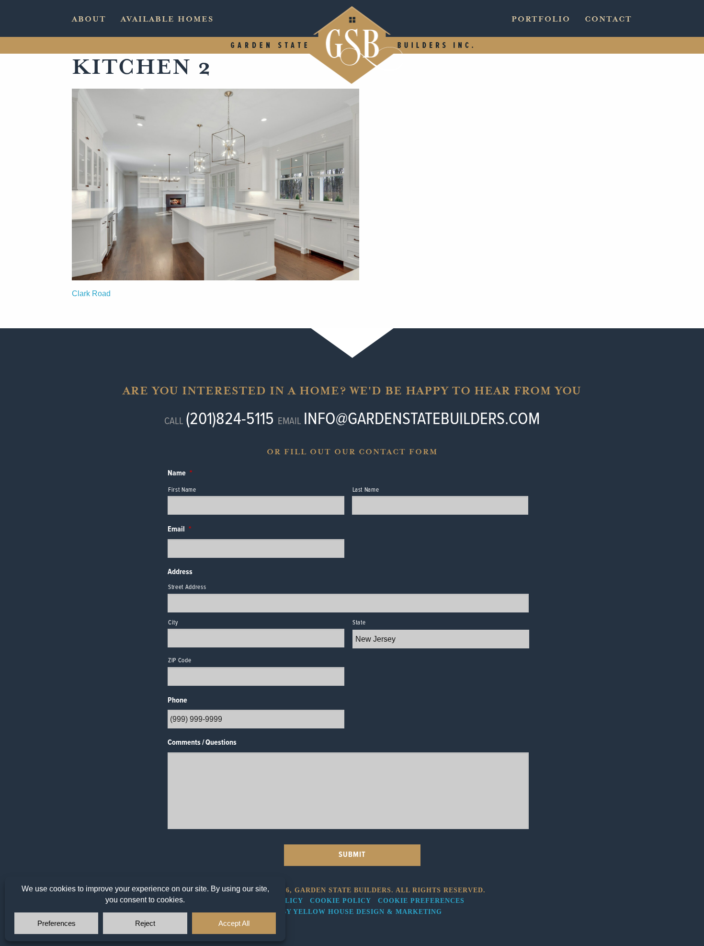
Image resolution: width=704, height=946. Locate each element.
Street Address (187, 587)
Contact (608, 19)
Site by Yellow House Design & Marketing (352, 911)
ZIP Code (179, 661)
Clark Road (91, 293)
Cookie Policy (340, 900)
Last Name (365, 490)
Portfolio (540, 19)
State (358, 623)
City (173, 623)
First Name (182, 490)
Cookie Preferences (421, 900)
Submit (352, 855)
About (89, 19)
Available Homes (167, 19)
